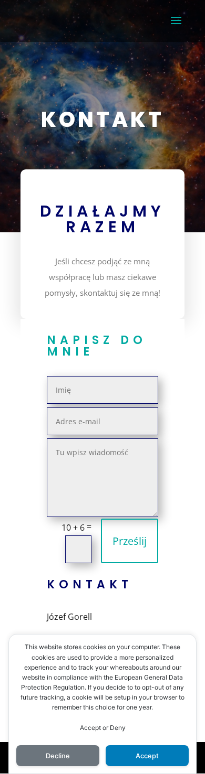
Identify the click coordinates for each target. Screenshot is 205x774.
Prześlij (129, 541)
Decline (58, 756)
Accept (147, 756)
